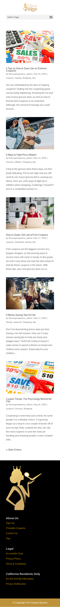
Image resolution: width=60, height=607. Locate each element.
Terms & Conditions (16, 564)
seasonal (17, 322)
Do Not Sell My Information (20, 579)
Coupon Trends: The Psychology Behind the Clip (29, 400)
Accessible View (14, 553)
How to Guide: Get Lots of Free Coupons (27, 235)
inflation (18, 162)
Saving (18, 78)
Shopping (26, 78)
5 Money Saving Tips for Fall (20, 315)
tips (34, 78)
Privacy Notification (16, 584)
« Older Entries (13, 449)
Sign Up (10, 523)
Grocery (9, 162)
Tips (8, 538)
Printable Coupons (15, 528)
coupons (10, 78)
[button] (51, 17)
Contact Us (11, 533)
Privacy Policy (13, 558)
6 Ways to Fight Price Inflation (21, 155)
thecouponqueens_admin (20, 74)
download (19, 242)
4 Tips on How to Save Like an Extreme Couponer (26, 69)
